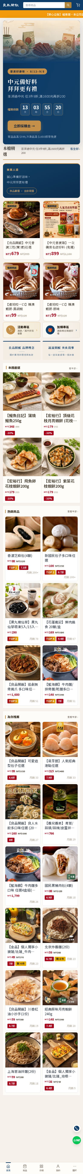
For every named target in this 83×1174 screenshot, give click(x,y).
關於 (75, 1170)
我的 (58, 1170)
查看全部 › (72, 511)
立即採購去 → (24, 125)
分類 (41, 1170)
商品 (25, 1170)
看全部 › (75, 149)
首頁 (8, 1170)
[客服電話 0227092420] (77, 1128)
